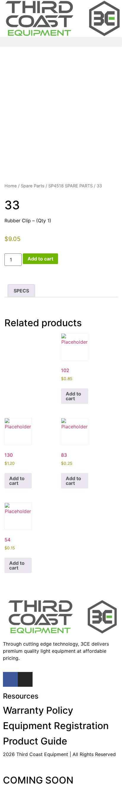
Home (10, 186)
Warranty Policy (38, 710)
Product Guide (35, 741)
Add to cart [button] (73, 396)
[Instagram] (25, 679)
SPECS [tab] (21, 291)
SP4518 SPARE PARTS (70, 186)
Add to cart (40, 259)
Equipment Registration (56, 725)
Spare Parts (32, 186)
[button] (61, 42)
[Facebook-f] (10, 679)
